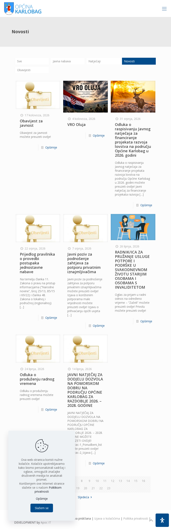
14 (128, 481)
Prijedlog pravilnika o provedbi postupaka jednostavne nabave (37, 263)
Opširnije (51, 147)
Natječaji (94, 61)
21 (93, 488)
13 (120, 481)
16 (143, 481)
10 (97, 481)
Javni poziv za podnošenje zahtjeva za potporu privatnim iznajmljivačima (84, 263)
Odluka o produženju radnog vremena (37, 379)
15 (135, 481)
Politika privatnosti (135, 518)
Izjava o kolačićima (107, 518)
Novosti (129, 61)
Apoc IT (46, 522)
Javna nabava (62, 61)
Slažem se (42, 508)
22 (101, 488)
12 (112, 481)
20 (85, 488)
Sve (19, 61)
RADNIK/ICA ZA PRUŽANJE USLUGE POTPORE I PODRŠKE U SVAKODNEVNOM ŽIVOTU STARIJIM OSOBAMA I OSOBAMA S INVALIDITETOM (132, 270)
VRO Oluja (76, 124)
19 (77, 488)
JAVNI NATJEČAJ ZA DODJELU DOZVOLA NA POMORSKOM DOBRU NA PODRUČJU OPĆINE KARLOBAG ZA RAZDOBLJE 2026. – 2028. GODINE (85, 390)
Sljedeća (83, 497)
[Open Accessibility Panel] (162, 520)
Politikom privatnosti (48, 489)
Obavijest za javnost (31, 123)
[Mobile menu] (164, 8)
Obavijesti (23, 70)
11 (105, 481)
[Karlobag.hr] (22, 8)
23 (108, 488)
